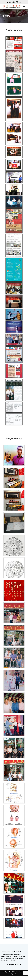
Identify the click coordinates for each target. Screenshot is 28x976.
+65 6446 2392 (14, 1)
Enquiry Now (13, 965)
